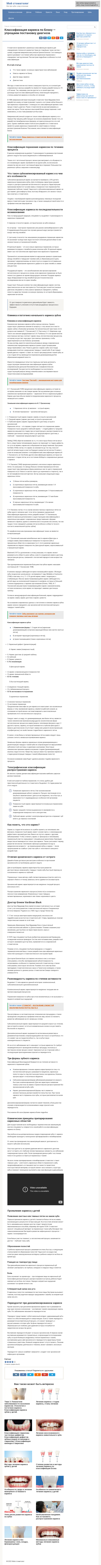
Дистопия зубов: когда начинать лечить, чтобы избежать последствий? (85, 85)
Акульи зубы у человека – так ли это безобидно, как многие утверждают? (86, 55)
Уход (65, 12)
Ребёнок (38, 12)
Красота (49, 12)
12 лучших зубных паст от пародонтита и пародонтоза (86, 45)
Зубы (90, 12)
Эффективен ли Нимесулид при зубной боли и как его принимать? (86, 96)
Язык (58, 12)
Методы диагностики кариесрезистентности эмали (85, 65)
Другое (11, 18)
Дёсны (28, 12)
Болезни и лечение (15, 12)
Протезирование (77, 12)
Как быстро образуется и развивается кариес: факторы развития (85, 35)
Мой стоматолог (18, 3)
